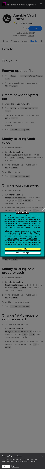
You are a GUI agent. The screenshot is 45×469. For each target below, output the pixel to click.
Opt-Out (37, 244)
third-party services (28, 241)
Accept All (22, 249)
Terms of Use (32, 239)
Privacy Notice (13, 239)
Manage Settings (22, 253)
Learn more (37, 227)
